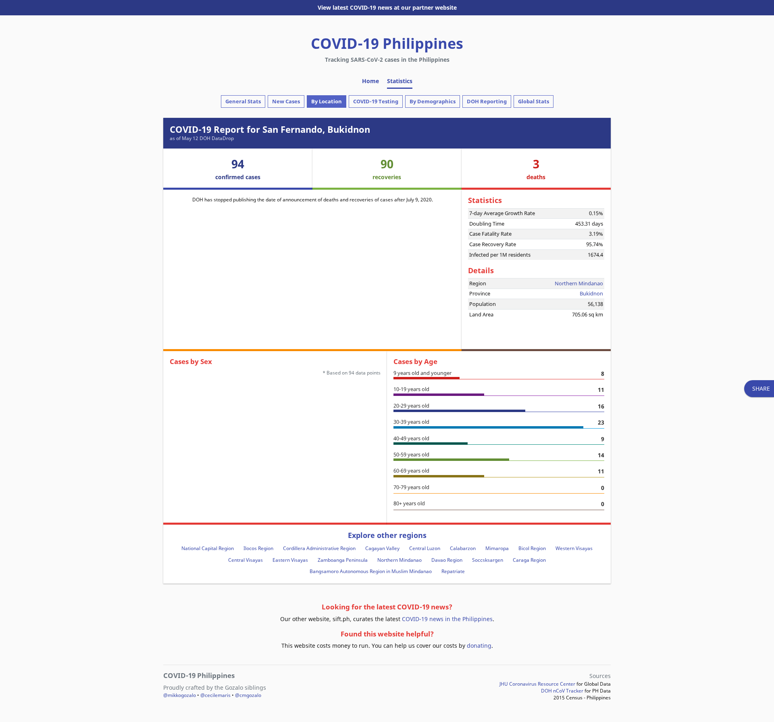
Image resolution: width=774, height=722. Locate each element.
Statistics (399, 81)
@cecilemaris (215, 695)
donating (479, 645)
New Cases (286, 101)
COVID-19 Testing (375, 101)
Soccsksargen (487, 560)
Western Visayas (574, 548)
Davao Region (446, 560)
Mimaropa (497, 548)
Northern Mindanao (579, 283)
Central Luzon (424, 548)
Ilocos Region (258, 548)
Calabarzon (463, 548)
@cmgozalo (248, 695)
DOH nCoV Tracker (562, 691)
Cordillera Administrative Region (319, 548)
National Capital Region (207, 548)
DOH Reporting (487, 101)
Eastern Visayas (290, 560)
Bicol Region (532, 548)
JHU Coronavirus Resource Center (537, 684)
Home (370, 81)
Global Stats (533, 101)
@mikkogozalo (179, 695)
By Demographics (433, 101)
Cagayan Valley (382, 548)
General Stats (243, 101)
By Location (326, 101)
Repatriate (453, 571)
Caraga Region (529, 560)
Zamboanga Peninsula (343, 560)
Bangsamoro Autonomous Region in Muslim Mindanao (371, 571)
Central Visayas (245, 560)
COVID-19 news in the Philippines (447, 619)
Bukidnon (591, 293)
